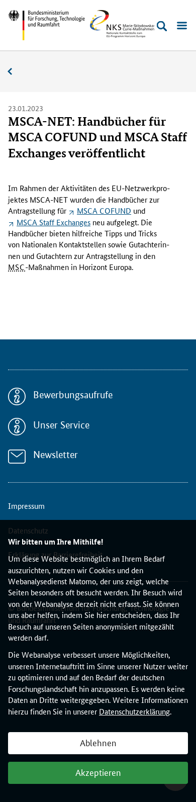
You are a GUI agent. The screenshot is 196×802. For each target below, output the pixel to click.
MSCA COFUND (104, 210)
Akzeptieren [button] (98, 772)
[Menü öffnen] (182, 26)
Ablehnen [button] (98, 742)
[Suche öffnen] (162, 26)
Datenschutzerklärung (134, 711)
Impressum (26, 505)
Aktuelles (15, 71)
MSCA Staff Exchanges (53, 222)
